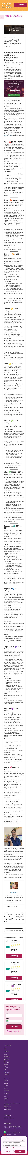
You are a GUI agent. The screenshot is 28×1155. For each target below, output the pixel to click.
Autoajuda (6, 1053)
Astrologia (6, 1051)
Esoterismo (6, 1061)
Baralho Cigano (7, 1115)
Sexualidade (6, 1090)
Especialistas (7, 1062)
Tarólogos (6, 1104)
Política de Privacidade (7, 1147)
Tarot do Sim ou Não (9, 1118)
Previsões (6, 1085)
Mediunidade (7, 1072)
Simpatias (6, 1093)
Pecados (6, 1083)
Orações (6, 1080)
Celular (7, 1018)
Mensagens (6, 1074)
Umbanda (6, 1098)
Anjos (5, 1048)
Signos (5, 1091)
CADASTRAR (14, 1026)
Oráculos (6, 1082)
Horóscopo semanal (10, 906)
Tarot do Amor (7, 1117)
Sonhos (5, 1095)
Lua (4, 1071)
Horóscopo (6, 1067)
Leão (5, 1069)
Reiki (5, 1087)
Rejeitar (8, 1151)
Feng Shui (6, 1066)
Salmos (5, 1088)
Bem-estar (6, 1056)
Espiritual (6, 1064)
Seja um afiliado (7, 1109)
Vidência (6, 1100)
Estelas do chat (7, 1106)
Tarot (5, 1096)
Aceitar (20, 1151)
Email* (7, 1013)
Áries (5, 1049)
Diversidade (6, 1059)
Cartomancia (7, 1058)
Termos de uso (16, 1147)
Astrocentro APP (8, 135)
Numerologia (7, 1078)
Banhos (5, 1054)
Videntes (6, 1107)
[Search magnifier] (22, 930)
